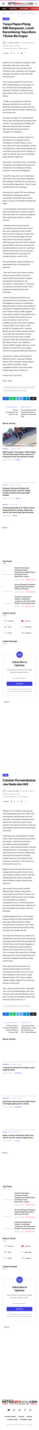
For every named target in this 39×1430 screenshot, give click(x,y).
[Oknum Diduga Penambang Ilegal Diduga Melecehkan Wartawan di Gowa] (8, 587)
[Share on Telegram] (21, 53)
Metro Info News (14, 43)
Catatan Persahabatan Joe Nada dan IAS (12, 412)
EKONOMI (13, 9)
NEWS (4, 9)
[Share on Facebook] (11, 53)
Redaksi (21, 1416)
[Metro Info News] (20, 3)
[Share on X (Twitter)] (18, 53)
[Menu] (3, 3)
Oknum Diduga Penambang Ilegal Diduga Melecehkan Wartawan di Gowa (25, 586)
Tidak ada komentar (10, 48)
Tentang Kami (12, 1419)
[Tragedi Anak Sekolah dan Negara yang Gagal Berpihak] (19, 1052)
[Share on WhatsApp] (14, 53)
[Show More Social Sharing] (25, 53)
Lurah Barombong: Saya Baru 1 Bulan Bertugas (19, 387)
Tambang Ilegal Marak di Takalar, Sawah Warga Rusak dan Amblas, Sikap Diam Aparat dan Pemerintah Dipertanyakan (19, 510)
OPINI (5, 775)
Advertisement (10, 1416)
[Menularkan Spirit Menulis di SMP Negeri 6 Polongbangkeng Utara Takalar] (19, 1086)
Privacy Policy (20, 691)
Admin (30, 1425)
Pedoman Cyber (26, 1419)
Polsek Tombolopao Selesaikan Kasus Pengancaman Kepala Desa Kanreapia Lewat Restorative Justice (25, 572)
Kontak (29, 1416)
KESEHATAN (24, 9)
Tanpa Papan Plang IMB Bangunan (15, 390)
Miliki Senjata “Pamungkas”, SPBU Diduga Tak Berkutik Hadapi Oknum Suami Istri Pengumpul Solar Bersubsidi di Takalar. (19, 454)
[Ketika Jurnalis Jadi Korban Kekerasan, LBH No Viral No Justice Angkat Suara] (19, 1120)
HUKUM (6, 19)
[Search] (36, 3)
